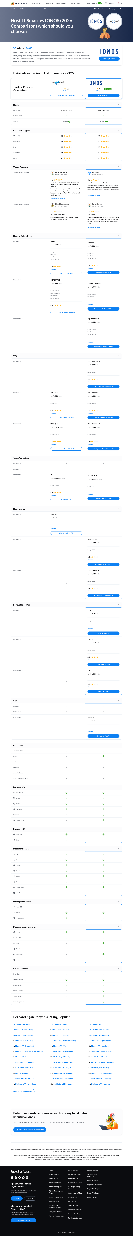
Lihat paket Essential (103, 272)
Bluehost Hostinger (61, 1035)
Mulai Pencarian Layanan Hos (31, 1129)
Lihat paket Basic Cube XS (103, 564)
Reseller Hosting (74, 1214)
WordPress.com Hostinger (102, 1062)
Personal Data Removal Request (55, 1206)
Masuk (30, 1198)
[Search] (106, 3)
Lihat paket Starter (103, 664)
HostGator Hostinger (24, 1068)
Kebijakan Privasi (55, 1212)
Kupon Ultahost (93, 1193)
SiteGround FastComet (63, 1078)
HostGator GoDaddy (99, 1035)
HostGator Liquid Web (63, 1062)
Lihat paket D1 (66, 500)
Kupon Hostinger (93, 1189)
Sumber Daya (75, 3)
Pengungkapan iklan (115, 9)
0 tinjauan (53, 269)
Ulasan (48, 3)
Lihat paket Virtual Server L (103, 417)
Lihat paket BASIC (66, 274)
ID (121, 3)
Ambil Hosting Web (56, 1197)
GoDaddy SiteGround (99, 1030)
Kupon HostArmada (94, 1185)
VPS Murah (72, 1201)
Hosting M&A (22, 1220)
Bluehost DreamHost (24, 1046)
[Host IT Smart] (66, 82)
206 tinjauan (66, 91)
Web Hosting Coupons (92, 1175)
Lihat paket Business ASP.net (103, 309)
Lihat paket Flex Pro (103, 736)
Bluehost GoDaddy (60, 1030)
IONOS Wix (96, 1024)
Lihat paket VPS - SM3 (66, 449)
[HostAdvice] (19, 3)
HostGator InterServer (101, 1057)
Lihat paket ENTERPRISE (66, 312)
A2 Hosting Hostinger (62, 1057)
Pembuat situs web (75, 1218)
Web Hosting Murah (75, 1193)
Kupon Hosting (93, 3)
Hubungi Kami (54, 1178)
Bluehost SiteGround (23, 1035)
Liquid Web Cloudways (25, 1062)
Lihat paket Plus (103, 633)
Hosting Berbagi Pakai (74, 1188)
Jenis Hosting (36, 3)
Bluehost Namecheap (23, 1030)
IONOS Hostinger (22, 1024)
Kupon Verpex (92, 1197)
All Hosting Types (74, 1174)
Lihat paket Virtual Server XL (103, 449)
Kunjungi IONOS (109, 59)
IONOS (28, 48)
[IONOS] (109, 51)
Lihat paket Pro (103, 691)
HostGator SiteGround (63, 1051)
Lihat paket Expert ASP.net (103, 346)
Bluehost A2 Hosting (24, 1040)
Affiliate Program (55, 1187)
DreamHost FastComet (101, 1051)
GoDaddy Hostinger (62, 1068)
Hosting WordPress (75, 1182)
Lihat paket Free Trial (66, 533)
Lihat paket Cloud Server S (103, 595)
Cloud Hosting (73, 1205)
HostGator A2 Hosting (101, 1078)
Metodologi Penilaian (101, 9)
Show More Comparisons (22, 1091)
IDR (112, 3)
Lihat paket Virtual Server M (103, 386)
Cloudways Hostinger (100, 1068)
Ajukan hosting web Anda (56, 1192)
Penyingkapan (54, 1201)
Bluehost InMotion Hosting (64, 1040)
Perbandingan (61, 3)
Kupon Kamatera (93, 1180)
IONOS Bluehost (59, 1024)
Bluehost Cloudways (24, 1057)
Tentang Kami (54, 1174)
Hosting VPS (72, 1197)
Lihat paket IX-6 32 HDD (103, 498)
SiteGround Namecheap (25, 1084)
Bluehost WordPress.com (102, 1073)
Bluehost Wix (59, 1046)
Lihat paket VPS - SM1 (66, 417)
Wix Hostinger (22, 1073)
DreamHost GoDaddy (24, 1078)
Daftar (16, 1198)
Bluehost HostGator (100, 1046)
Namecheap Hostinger (63, 1073)
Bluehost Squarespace (101, 1040)
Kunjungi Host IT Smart (66, 95)
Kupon (66, 121)
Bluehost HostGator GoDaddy (29, 1051)
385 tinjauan (99, 91)
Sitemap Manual (55, 1182)
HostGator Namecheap (63, 1084)
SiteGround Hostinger (101, 1084)
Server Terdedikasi (74, 1210)
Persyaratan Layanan (56, 1216)
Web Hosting (73, 1178)
